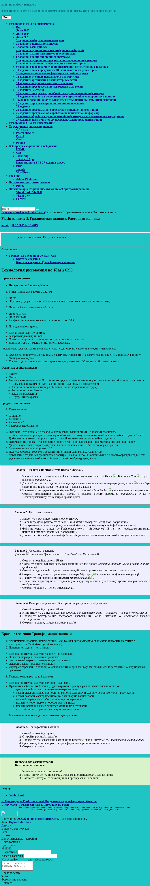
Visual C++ (23, 195)
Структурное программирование (30, 126)
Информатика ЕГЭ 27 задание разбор (40, 162)
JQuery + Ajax (25, 159)
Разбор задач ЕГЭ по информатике (32, 23)
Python (20, 142)
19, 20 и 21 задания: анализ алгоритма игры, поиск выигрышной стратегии (66, 99)
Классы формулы (12, 855)
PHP (19, 165)
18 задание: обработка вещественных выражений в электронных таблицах (65, 96)
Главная (8, 212)
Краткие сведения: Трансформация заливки (45, 262)
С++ (19, 139)
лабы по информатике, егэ (18, 4)
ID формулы (9, 852)
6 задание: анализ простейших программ (43, 56)
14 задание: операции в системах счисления (44, 83)
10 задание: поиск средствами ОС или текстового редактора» (56, 70)
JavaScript (22, 155)
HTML (20, 149)
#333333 (6, 848)
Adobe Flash (36, 212)
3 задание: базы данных (31, 46)
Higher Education (20, 822)
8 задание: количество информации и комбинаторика (51, 63)
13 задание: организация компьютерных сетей (46, 79)
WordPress (23, 172)
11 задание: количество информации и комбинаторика (52, 73)
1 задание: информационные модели (40, 40)
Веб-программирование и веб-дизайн (33, 146)
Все (18, 27)
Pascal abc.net (25, 132)
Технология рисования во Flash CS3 (32, 255)
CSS (19, 152)
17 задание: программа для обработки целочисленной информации (60, 93)
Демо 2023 (22, 37)
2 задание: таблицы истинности (37, 43)
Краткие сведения (28, 258)
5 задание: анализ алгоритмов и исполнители (46, 53)
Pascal (20, 136)
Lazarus (21, 198)
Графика (14, 175)
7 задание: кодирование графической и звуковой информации (56, 60)
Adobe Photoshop (27, 179)
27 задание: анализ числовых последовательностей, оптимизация (59, 119)
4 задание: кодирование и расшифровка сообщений (50, 50)
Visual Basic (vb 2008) (29, 192)
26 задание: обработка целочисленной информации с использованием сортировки (70, 116)
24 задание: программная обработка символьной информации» (57, 109)
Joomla (20, 169)
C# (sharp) (22, 129)
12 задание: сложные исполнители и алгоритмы (47, 76)
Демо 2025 (22, 30)
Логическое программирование (29, 182)
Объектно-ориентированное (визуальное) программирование (49, 189)
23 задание (23, 106)
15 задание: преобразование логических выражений (50, 86)
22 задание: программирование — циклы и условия (50, 103)
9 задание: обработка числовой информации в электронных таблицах (62, 66)
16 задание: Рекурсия (30, 89)
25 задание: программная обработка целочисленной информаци (58, 113)
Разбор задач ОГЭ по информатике (32, 122)
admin (5, 225)
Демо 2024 (22, 33)
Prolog (20, 185)
